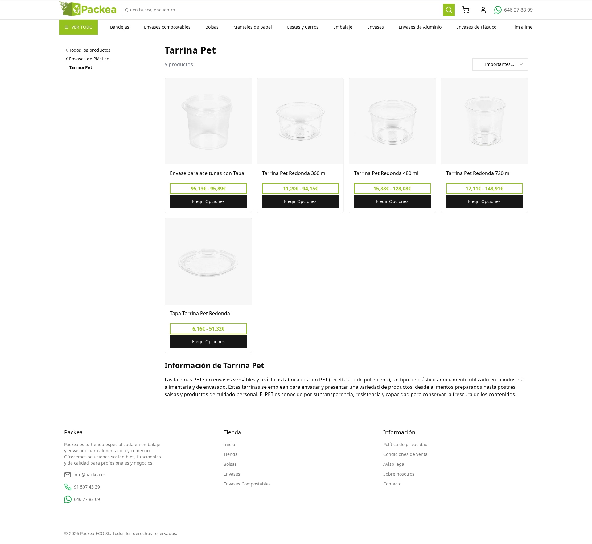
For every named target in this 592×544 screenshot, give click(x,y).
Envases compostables (167, 27)
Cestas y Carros (303, 27)
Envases (375, 27)
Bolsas (212, 27)
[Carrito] (466, 10)
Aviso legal (394, 464)
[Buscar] (449, 10)
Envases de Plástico (476, 27)
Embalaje (342, 27)
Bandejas (119, 27)
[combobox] (500, 64)
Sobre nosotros (398, 474)
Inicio (229, 444)
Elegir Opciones (208, 201)
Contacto (392, 484)
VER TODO (82, 27)
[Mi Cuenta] (483, 10)
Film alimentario (528, 27)
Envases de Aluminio (420, 27)
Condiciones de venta (405, 454)
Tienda (231, 454)
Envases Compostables (247, 484)
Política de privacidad (405, 444)
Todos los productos (89, 50)
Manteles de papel (252, 27)
